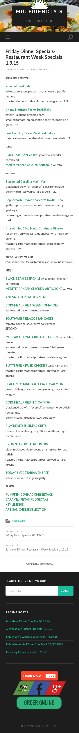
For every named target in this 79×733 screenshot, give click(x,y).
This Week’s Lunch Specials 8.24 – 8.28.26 (32, 636)
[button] (39, 676)
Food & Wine (18, 520)
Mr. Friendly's (39, 11)
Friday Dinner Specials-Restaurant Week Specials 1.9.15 (34, 57)
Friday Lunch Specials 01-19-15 (25, 533)
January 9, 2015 (16, 69)
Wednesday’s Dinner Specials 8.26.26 (29, 628)
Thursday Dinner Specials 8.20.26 (26, 652)
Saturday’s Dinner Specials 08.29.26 (28, 621)
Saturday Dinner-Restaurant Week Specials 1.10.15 (37, 547)
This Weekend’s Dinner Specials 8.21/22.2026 (34, 644)
